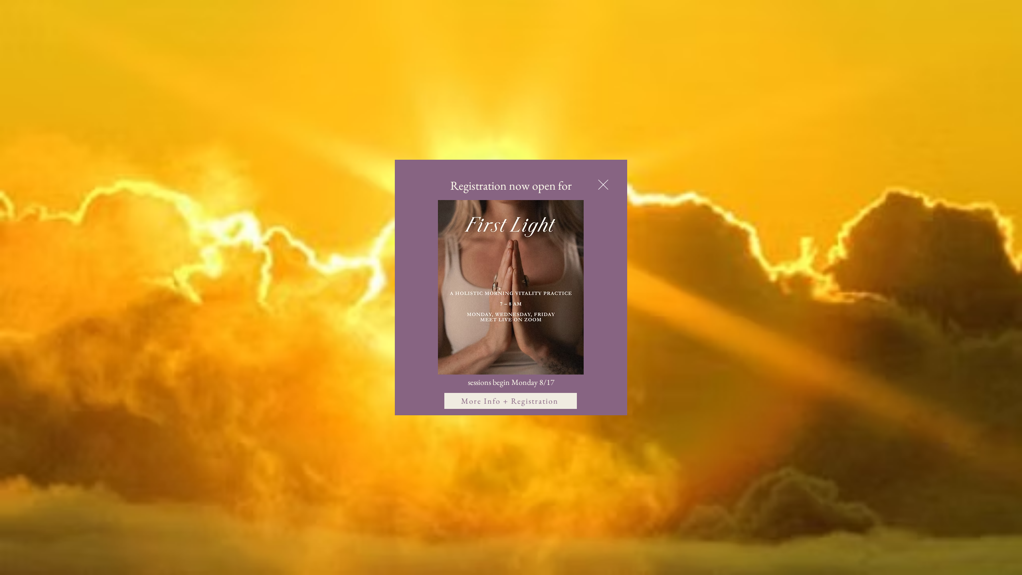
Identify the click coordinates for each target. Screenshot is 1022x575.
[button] (603, 185)
